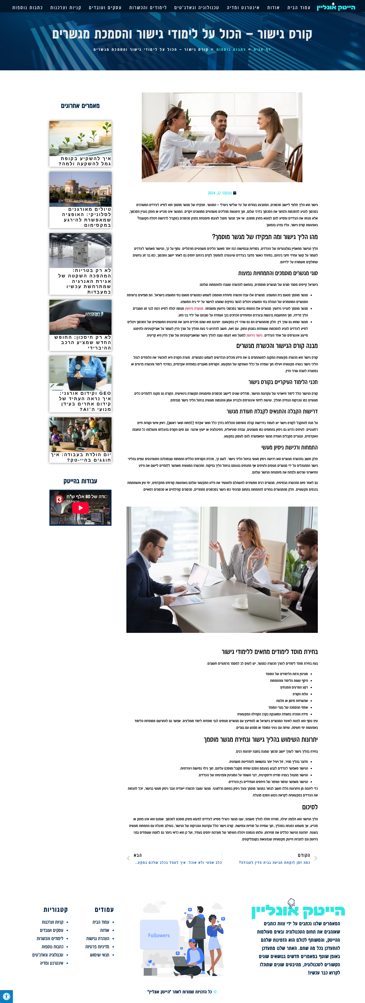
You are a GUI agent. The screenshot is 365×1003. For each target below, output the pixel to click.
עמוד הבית (299, 7)
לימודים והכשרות (148, 7)
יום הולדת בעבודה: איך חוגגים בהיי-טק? (81, 457)
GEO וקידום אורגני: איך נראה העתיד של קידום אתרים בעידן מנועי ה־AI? (85, 401)
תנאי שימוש (99, 955)
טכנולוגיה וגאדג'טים (196, 7)
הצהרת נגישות (97, 938)
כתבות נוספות (27, 7)
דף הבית (262, 49)
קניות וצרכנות (65, 7)
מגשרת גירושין (194, 308)
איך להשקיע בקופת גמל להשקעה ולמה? (85, 161)
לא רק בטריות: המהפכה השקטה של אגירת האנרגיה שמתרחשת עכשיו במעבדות (84, 281)
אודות (273, 7)
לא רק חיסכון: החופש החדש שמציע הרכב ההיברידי (82, 342)
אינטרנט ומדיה (243, 7)
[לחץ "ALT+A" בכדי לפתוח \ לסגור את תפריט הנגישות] (6, 996)
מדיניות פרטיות (97, 946)
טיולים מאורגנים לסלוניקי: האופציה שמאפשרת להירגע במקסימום (86, 217)
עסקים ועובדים (105, 7)
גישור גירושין (254, 335)
